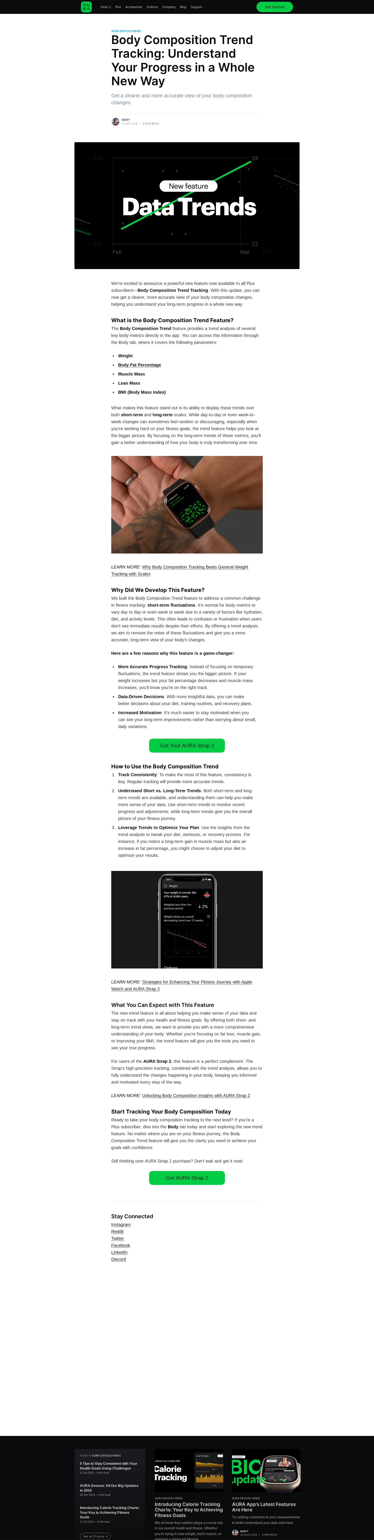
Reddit (117, 1231)
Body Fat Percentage (139, 365)
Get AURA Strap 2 (187, 1178)
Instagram (121, 1224)
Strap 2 (105, 7)
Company (169, 7)
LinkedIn (119, 1252)
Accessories (133, 7)
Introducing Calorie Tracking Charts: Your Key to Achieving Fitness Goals (110, 1512)
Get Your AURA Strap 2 (187, 745)
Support (196, 7)
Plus (118, 7)
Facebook (120, 1245)
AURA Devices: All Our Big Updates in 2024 (109, 1488)
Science (152, 7)
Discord (118, 1259)
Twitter (117, 1238)
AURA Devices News (126, 31)
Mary (126, 119)
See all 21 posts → (95, 1536)
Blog (183, 7)
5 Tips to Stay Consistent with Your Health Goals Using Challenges (108, 1466)
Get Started (274, 7)
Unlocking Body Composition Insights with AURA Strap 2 (196, 1095)
